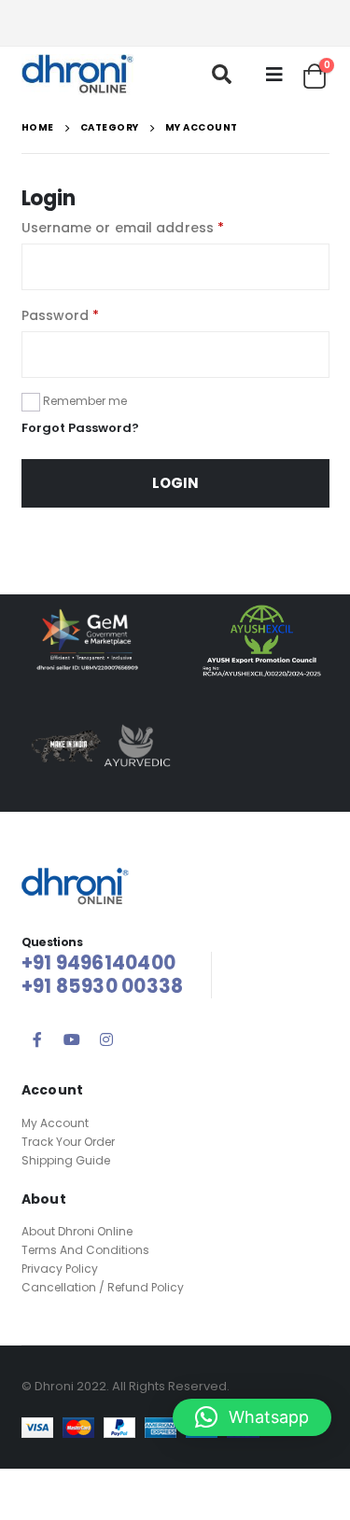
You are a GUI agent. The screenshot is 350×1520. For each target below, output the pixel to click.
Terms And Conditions (85, 1250)
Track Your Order (68, 1142)
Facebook (37, 1039)
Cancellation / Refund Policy (102, 1287)
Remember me (85, 401)
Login (175, 483)
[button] (252, 1417)
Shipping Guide (65, 1160)
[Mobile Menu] (274, 75)
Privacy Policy (59, 1268)
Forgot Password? (80, 428)
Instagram (106, 1039)
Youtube (72, 1039)
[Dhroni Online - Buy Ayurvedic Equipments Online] (77, 74)
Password (60, 315)
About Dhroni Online (77, 1231)
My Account (55, 1123)
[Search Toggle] (221, 74)
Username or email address (123, 227)
